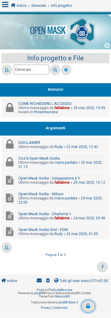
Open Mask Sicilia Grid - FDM (43, 229)
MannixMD (62, 296)
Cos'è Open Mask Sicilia (39, 158)
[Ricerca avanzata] (66, 69)
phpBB (39, 293)
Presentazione (46, 112)
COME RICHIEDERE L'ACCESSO (45, 103)
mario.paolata (65, 162)
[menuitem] (48, 281)
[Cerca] (55, 69)
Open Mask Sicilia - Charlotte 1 (44, 214)
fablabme (62, 108)
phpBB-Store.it (68, 302)
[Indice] (55, 31)
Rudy (58, 147)
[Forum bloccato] (88, 306)
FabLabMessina (60, 290)
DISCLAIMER (29, 142)
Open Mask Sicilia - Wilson (41, 194)
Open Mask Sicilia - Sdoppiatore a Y (49, 178)
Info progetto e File (55, 58)
